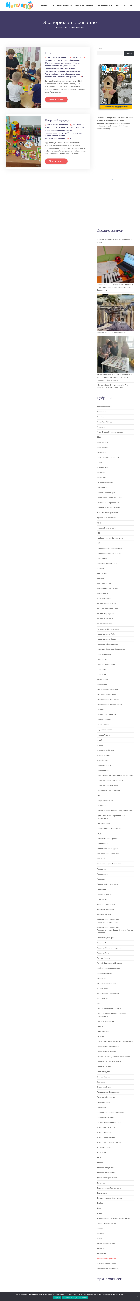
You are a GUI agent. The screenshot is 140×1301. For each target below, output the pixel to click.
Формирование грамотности (109, 1188)
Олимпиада (101, 806)
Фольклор (101, 1183)
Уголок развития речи (106, 1137)
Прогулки (101, 879)
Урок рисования (103, 1148)
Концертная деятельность (108, 629)
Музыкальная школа (105, 750)
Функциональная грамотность (109, 1198)
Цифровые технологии (106, 1223)
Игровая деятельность (106, 528)
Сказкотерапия (103, 1031)
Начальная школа (104, 765)
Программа (101, 869)
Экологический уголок (55, 136)
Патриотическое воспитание (109, 829)
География (101, 472)
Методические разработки (108, 700)
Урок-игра (101, 1153)
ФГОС (99, 1158)
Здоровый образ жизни (107, 518)
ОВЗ (98, 796)
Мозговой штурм (104, 735)
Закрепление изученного (107, 513)
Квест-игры (102, 573)
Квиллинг (101, 578)
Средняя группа (103, 1072)
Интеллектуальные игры (107, 563)
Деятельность (103, 5)
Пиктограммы (102, 844)
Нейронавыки (102, 770)
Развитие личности (105, 943)
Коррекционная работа (106, 634)
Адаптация (101, 412)
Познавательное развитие (69, 71)
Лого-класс (101, 669)
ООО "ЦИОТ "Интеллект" (57, 57)
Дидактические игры (106, 493)
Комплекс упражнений (106, 604)
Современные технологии (108, 1047)
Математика (102, 684)
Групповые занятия (105, 482)
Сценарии (101, 1082)
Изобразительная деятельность (110, 538)
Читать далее (56, 99)
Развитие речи (103, 953)
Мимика (100, 710)
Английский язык (104, 422)
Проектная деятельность (107, 884)
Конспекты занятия (105, 619)
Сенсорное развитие (105, 1021)
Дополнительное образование (109, 498)
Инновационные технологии (109, 553)
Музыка (100, 745)
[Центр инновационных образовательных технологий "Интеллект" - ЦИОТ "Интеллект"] (19, 5)
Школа (99, 1238)
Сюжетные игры (104, 1087)
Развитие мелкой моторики (109, 948)
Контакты (120, 5)
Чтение (100, 1228)
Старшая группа (103, 1077)
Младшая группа (104, 720)
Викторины (101, 452)
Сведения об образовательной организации (73, 5)
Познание (49, 74)
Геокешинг (101, 477)
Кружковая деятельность (107, 644)
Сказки (100, 1026)
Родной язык (102, 988)
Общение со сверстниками (108, 791)
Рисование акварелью (106, 983)
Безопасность (102, 447)
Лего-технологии (104, 654)
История (100, 568)
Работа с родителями (106, 904)
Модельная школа (104, 730)
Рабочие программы (105, 909)
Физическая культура (106, 1168)
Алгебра (100, 417)
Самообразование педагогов (109, 1008)
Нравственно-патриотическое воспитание (115, 775)
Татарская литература (106, 1097)
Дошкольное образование (68, 60)
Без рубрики (102, 442)
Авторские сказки (104, 407)
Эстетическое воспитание (108, 1269)
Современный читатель (107, 1052)
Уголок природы (74, 133)
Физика (100, 1163)
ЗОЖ (99, 523)
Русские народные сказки (108, 993)
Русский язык (102, 998)
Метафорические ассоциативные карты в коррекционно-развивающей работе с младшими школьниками (114, 377)
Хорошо (57, 1298)
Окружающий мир (105, 801)
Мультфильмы (102, 760)
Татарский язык (103, 1102)
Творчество (101, 1107)
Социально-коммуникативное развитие (113, 1057)
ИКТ (98, 543)
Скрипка (100, 1036)
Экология (100, 1249)
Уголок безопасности (106, 1127)
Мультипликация (104, 755)
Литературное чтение (106, 664)
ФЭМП (99, 1208)
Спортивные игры (104, 1067)
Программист (102, 874)
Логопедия (101, 674)
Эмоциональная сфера (106, 1264)
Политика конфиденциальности (75, 1298)
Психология (102, 899)
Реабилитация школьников (108, 968)
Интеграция (102, 558)
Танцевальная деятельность (108, 1092)
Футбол (100, 1203)
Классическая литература (107, 589)
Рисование (101, 978)
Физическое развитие (106, 1173)
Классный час (102, 594)
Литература (102, 659)
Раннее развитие (104, 958)
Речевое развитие (104, 973)
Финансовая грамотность (107, 1178)
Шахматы (100, 1233)
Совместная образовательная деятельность (115, 1041)
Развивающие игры (105, 938)
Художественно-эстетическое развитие (113, 1218)
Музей (99, 740)
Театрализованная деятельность (110, 1112)
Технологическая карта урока (109, 1122)
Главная (43, 5)
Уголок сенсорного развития (109, 1142)
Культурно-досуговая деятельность (111, 649)
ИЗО (98, 533)
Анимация (101, 427)
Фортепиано (102, 1193)
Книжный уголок (104, 599)
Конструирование (104, 624)
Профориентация (104, 894)
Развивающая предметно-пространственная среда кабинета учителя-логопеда (115, 930)
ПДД (99, 834)
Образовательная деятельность (59, 63)
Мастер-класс (102, 679)
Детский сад (50, 60)
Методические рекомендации (109, 705)
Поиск (99, 48)
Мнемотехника (103, 725)
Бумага (48, 53)
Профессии (101, 889)
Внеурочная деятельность (108, 457)
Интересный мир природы (58, 120)
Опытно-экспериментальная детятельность (115, 811)
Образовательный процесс (108, 785)
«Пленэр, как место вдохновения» (111, 332)
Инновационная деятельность (109, 548)
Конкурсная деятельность (108, 609)
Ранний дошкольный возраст (109, 963)
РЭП (98, 1003)
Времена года (51, 127)
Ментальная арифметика (107, 690)
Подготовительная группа (107, 849)
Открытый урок (103, 824)
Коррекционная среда (106, 639)
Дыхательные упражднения (108, 508)
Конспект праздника (105, 614)
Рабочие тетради (104, 914)
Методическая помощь (106, 695)
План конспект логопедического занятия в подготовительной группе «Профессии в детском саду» (115, 287)
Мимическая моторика (106, 715)
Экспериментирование (68, 77)
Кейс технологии (104, 583)
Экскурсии (101, 1254)
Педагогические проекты (107, 839)
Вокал (99, 462)
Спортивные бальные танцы (109, 1062)
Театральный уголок (105, 1117)
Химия (99, 1213)
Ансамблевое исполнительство (110, 432)
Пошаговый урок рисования (109, 864)
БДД (99, 437)
